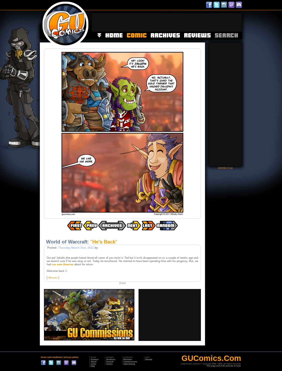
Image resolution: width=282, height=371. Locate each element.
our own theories (62, 264)
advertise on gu (225, 168)
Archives (110, 359)
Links (93, 364)
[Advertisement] (167, 22)
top (122, 283)
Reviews (127, 359)
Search (110, 361)
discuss (53, 277)
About (93, 361)
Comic (109, 364)
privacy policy (71, 357)
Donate (148, 359)
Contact (94, 359)
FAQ (93, 366)
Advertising (129, 364)
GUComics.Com (211, 358)
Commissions (130, 361)
